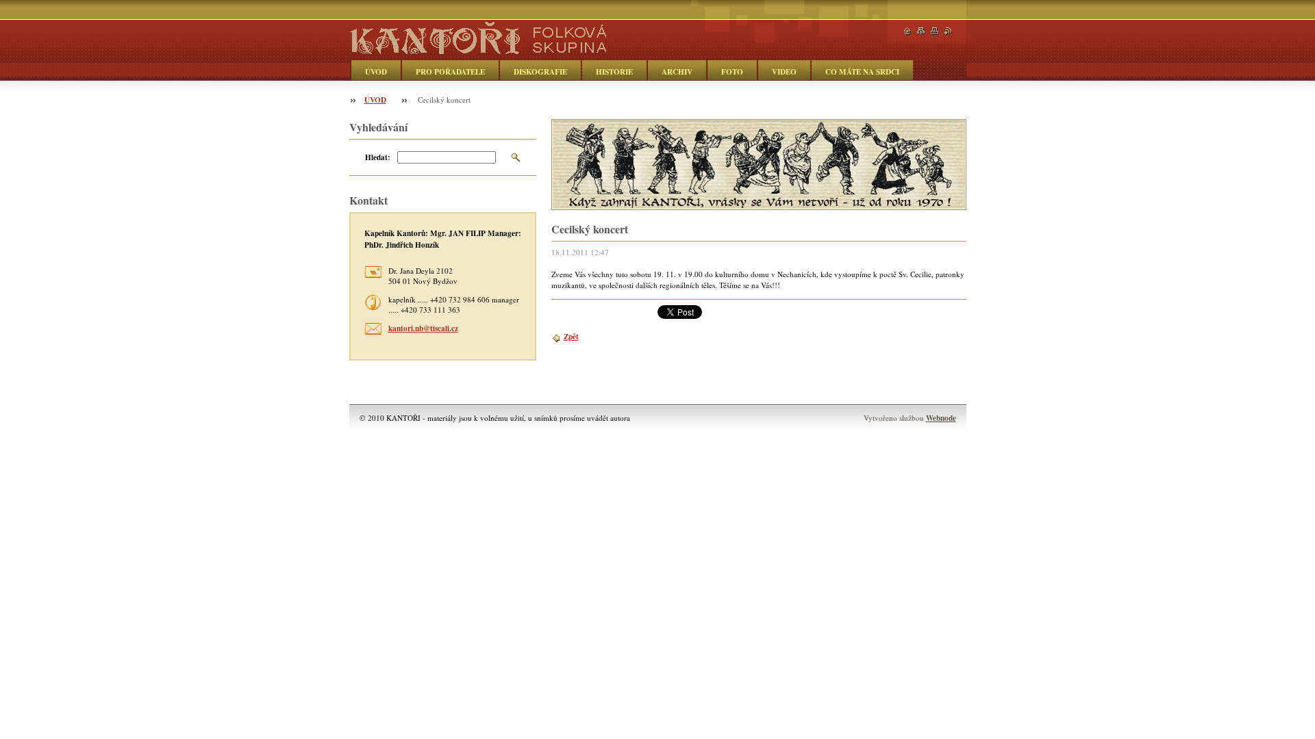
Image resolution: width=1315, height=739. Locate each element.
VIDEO (784, 71)
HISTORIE (614, 71)
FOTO (732, 71)
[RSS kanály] (948, 31)
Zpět (571, 336)
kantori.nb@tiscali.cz (423, 328)
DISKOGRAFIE (540, 71)
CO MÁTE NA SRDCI (862, 71)
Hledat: (377, 157)
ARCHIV (677, 71)
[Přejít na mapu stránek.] (921, 31)
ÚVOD (376, 71)
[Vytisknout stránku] (935, 31)
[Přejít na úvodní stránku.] (477, 49)
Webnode (941, 418)
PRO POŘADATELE (450, 71)
